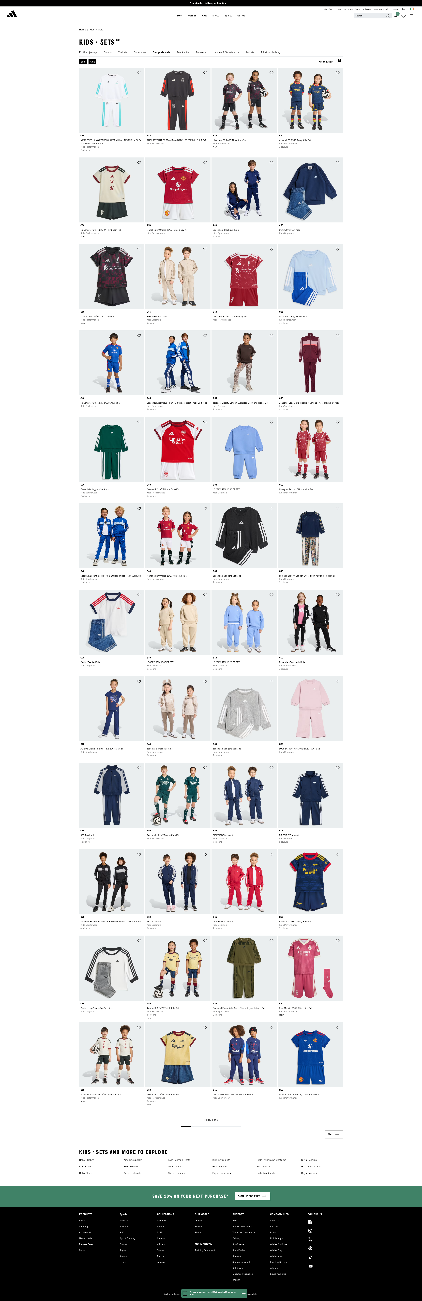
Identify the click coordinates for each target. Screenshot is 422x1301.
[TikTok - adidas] (325, 1257)
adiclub (396, 9)
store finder (329, 9)
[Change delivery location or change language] (411, 9)
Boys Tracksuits (221, 1173)
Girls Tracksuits (266, 1173)
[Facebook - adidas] (325, 1222)
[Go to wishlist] (403, 16)
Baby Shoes (85, 1173)
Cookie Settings (172, 1294)
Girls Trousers (176, 1173)
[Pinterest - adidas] (325, 1248)
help (339, 9)
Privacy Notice (213, 1294)
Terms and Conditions (233, 1294)
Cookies (200, 1294)
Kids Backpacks (132, 1160)
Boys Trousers (131, 1166)
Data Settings (188, 1294)
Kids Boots (85, 1166)
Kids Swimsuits (221, 1160)
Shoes (215, 15)
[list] (211, 52)
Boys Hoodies (309, 1173)
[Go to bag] (411, 16)
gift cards (367, 9)
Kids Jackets (264, 1166)
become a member (382, 9)
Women (191, 15)
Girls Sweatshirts (311, 1166)
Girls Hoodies (309, 1160)
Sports (228, 15)
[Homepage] (12, 14)
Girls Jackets (175, 1166)
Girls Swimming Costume (271, 1160)
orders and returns (352, 9)
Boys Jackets (219, 1166)
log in (404, 9)
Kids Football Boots (179, 1160)
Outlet (241, 15)
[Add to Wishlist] (139, 73)
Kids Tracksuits (132, 1173)
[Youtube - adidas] (325, 1266)
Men (179, 15)
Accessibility (251, 1294)
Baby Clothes (86, 1160)
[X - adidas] (325, 1240)
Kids (204, 15)
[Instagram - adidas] (325, 1231)
